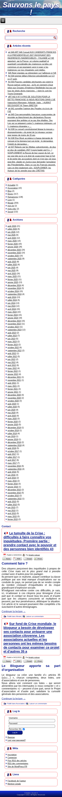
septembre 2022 (15, 350)
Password (13, 723)
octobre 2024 (13, 291)
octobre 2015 (13, 496)
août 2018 (12, 448)
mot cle (11, 206)
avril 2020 (12, 416)
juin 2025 (11, 267)
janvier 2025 (13, 282)
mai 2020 (11, 413)
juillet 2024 (12, 300)
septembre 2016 (15, 469)
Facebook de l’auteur (17, 781)
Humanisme (13, 197)
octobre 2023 (13, 327)
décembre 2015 (14, 490)
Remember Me (15, 729)
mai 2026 (11, 235)
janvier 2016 (13, 487)
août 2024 (12, 297)
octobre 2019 (13, 430)
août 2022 (12, 353)
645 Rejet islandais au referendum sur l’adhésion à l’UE (32, 73)
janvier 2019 (13, 439)
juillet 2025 (12, 264)
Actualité (11, 185)
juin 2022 (11, 359)
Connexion (12, 757)
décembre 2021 (14, 377)
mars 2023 (12, 341)
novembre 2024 (14, 288)
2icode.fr (34, 793)
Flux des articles (17, 760)
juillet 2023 (12, 336)
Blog (9, 191)
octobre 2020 (13, 401)
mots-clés (12, 209)
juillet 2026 (12, 229)
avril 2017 (12, 460)
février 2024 (13, 315)
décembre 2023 (14, 321)
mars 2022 (12, 368)
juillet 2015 (12, 504)
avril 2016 (12, 478)
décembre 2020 (14, 395)
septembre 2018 (15, 445)
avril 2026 (12, 238)
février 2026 (13, 244)
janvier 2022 (13, 374)
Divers (10, 194)
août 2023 (12, 333)
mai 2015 (11, 510)
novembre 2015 (14, 493)
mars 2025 (12, 276)
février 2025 (13, 279)
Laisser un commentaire (35, 616)
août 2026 (12, 226)
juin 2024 (11, 303)
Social (10, 212)
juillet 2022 (12, 356)
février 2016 (13, 484)
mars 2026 (12, 241)
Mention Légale (14, 784)
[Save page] (7, 560)
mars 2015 (12, 516)
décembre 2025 (14, 250)
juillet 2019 (12, 433)
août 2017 (12, 454)
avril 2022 (12, 365)
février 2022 (13, 371)
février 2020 (13, 422)
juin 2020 (11, 410)
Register (11, 737)
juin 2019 (11, 436)
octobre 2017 (13, 451)
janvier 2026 (13, 247)
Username (13, 718)
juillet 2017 (12, 457)
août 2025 (12, 262)
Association (13, 188)
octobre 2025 (13, 256)
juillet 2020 (12, 407)
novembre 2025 (14, 253)
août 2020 (12, 404)
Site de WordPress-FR (17, 766)
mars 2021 (12, 386)
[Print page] (38, 560)
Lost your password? (17, 740)
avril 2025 (12, 273)
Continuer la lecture (14, 611)
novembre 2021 (14, 380)
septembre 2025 (15, 259)
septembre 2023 (15, 330)
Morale (10, 203)
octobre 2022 (13, 347)
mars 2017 (12, 463)
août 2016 (12, 472)
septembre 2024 (15, 294)
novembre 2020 (14, 398)
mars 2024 (12, 312)
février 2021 (13, 389)
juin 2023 (11, 339)
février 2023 (13, 345)
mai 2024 (11, 306)
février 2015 (13, 519)
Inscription (12, 755)
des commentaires (18, 763)
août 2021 (12, 383)
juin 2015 (11, 507)
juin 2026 (11, 232)
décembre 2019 (14, 427)
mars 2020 (12, 418)
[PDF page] (17, 560)
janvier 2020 (13, 424)
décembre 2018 (14, 442)
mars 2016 (12, 481)
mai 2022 (11, 362)
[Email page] (28, 560)
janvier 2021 (13, 392)
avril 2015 (12, 513)
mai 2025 (11, 270)
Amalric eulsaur (34, 555)
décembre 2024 (14, 285)
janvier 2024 (13, 318)
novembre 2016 (14, 466)
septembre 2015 (15, 499)
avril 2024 (12, 309)
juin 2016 (11, 475)
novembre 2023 (14, 324)
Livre (10, 200)
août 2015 (12, 501)
